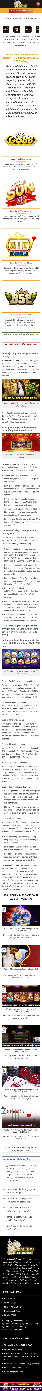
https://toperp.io (18, 1349)
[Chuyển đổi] (4, 1159)
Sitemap (22, 1372)
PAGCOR (13, 558)
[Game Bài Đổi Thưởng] (21, 4)
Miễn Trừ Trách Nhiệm (13, 1307)
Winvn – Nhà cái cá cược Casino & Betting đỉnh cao (21, 970)
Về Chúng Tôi (9, 1299)
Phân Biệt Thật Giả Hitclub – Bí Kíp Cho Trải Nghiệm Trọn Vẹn (21, 1050)
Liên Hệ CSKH (10, 1315)
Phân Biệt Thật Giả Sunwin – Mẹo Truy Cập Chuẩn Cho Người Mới (21, 1010)
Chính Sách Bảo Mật (12, 1303)
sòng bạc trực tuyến (17, 372)
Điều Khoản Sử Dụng (12, 1311)
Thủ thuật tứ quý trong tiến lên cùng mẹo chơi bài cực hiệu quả (21, 1091)
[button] (38, 4)
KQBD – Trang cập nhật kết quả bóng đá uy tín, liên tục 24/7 (21, 930)
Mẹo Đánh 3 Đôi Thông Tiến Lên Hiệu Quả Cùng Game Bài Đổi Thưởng (21, 1131)
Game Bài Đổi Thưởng (25, 1345)
